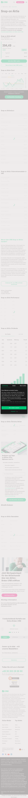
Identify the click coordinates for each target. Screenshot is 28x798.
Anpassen (13, 411)
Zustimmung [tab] (5, 385)
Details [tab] (14, 385)
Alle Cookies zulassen (14, 407)
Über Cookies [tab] (23, 385)
